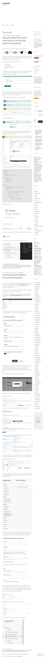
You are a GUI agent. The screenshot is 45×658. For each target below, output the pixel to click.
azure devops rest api (15, 265)
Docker (36, 207)
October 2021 (37, 340)
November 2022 (37, 318)
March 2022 (37, 333)
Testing (36, 224)
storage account (37, 268)
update (40, 270)
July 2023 (36, 304)
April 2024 (36, 293)
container (39, 253)
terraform (36, 270)
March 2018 (37, 388)
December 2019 (37, 373)
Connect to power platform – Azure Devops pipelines (14, 276)
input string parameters (18, 266)
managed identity (37, 261)
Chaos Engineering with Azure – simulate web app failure (39, 144)
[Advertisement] (22, 14)
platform (10, 651)
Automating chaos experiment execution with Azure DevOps (39, 140)
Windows (36, 232)
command (35, 253)
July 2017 (36, 390)
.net (34, 242)
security (40, 267)
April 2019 (36, 377)
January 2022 (37, 337)
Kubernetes (37, 213)
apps (5, 265)
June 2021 (37, 348)
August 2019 (37, 375)
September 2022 (38, 322)
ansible (37, 242)
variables (35, 271)
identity (39, 258)
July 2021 (36, 346)
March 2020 (37, 371)
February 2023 (37, 313)
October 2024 (37, 286)
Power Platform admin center (16, 295)
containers (36, 254)
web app (39, 272)
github (35, 258)
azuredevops (21, 265)
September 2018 (38, 382)
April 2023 (36, 309)
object (28, 266)
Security (36, 220)
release (35, 267)
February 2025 (37, 282)
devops (7, 651)
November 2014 (37, 401)
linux (40, 260)
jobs (41, 258)
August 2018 (37, 384)
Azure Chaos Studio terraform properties (38, 137)
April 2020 (36, 370)
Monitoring (37, 216)
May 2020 (36, 368)
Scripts (36, 218)
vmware (35, 272)
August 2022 (37, 324)
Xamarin (36, 234)
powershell (37, 265)
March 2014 (37, 404)
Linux (36, 215)
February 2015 (37, 399)
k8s (34, 260)
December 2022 (37, 317)
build (35, 252)
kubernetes (37, 260)
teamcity (41, 268)
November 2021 (37, 339)
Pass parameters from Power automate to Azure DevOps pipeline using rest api (14, 40)
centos (38, 251)
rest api (19, 267)
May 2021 (36, 350)
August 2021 (37, 344)
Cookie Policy (20, 656)
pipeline (38, 262)
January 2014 (37, 408)
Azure (12, 264)
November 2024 (37, 284)
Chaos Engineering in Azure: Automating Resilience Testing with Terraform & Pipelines (38, 132)
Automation (8, 264)
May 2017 (36, 392)
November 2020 (37, 357)
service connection (23, 651)
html (37, 258)
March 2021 (37, 353)
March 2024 (37, 295)
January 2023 (37, 315)
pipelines (35, 264)
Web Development (38, 230)
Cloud (14, 264)
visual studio (39, 271)
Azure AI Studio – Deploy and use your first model (38, 148)
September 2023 (38, 300)
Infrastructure (37, 211)
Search (35, 119)
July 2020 (36, 364)
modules (35, 262)
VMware (36, 228)
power (12, 267)
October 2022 (37, 320)
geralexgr (13, 35)
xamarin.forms (40, 274)
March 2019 (37, 379)
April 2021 (36, 351)
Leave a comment (21, 272)
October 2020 (37, 359)
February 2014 (37, 406)
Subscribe (40, 111)
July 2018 (36, 386)
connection (27, 650)
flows (25, 265)
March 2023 (37, 311)
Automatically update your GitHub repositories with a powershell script (38, 165)
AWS (36, 194)
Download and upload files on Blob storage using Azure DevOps (37, 175)
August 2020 (37, 362)
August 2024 (37, 287)
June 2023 (37, 306)
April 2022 (36, 331)
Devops (17, 264)
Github (36, 209)
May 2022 (36, 329)
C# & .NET (37, 200)
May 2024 (36, 291)
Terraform (37, 222)
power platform (17, 651)
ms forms (24, 266)
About (8, 25)
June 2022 (37, 328)
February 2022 (37, 335)
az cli (39, 243)
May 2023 (36, 307)
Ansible (36, 191)
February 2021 (37, 355)
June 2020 (37, 366)
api (38, 242)
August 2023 (37, 302)
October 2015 (37, 395)
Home (3, 25)
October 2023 (37, 298)
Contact (12, 25)
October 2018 (37, 381)
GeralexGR (6, 3)
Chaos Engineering (38, 202)
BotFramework (37, 198)
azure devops (8, 265)
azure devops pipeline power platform (17, 650)
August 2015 (37, 397)
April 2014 (36, 403)
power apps (15, 267)
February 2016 (37, 393)
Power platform (23, 284)
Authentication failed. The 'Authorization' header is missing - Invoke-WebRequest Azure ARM (38, 171)
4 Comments (18, 35)
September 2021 (38, 342)
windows (36, 274)
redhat (41, 265)
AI (35, 189)
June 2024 (37, 289)
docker (40, 256)
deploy (40, 254)
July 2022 (36, 326)
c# (36, 252)
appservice (36, 243)
